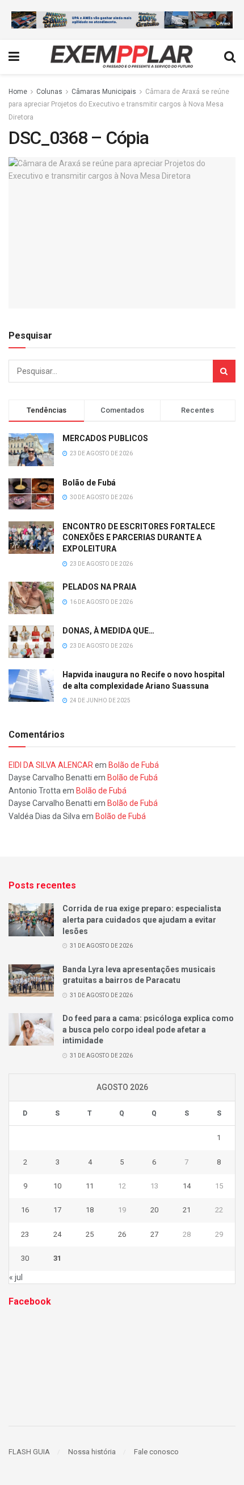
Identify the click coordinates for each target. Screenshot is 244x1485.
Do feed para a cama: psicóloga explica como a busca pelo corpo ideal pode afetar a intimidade (148, 1029)
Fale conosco (156, 1451)
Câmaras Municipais (103, 92)
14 (187, 1186)
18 (90, 1210)
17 (57, 1210)
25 (90, 1234)
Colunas (49, 92)
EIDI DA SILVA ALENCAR (51, 765)
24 (57, 1234)
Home (18, 92)
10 (57, 1186)
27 (154, 1234)
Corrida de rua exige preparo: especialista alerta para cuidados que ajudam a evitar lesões (141, 919)
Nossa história (92, 1451)
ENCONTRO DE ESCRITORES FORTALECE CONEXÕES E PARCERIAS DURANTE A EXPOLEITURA (138, 537)
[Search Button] (224, 371)
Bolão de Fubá (89, 482)
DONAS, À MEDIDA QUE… (108, 630)
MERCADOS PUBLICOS (105, 438)
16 (25, 1210)
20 (154, 1210)
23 (25, 1234)
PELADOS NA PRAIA (99, 586)
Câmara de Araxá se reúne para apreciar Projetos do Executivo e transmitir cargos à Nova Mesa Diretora (119, 104)
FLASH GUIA (29, 1451)
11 (90, 1186)
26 (122, 1234)
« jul (16, 1277)
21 (187, 1210)
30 (25, 1258)
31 (57, 1258)
